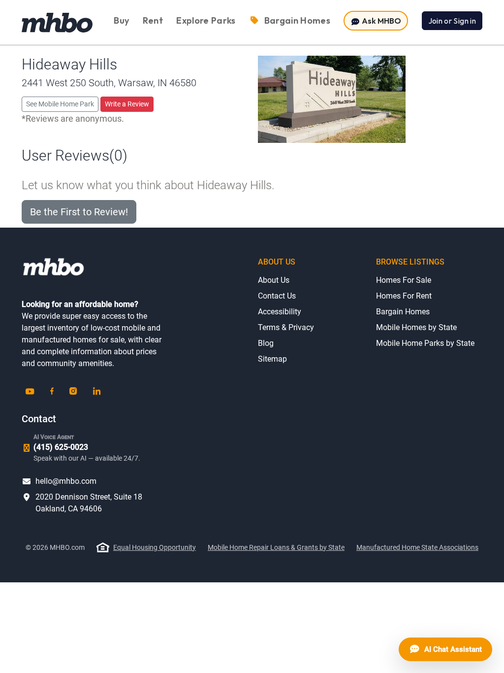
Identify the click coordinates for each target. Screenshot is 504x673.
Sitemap (272, 359)
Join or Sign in (452, 21)
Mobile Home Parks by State (425, 343)
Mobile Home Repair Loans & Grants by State (276, 547)
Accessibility (279, 311)
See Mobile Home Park (60, 104)
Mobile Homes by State (416, 327)
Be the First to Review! (79, 212)
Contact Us (277, 296)
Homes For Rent (404, 296)
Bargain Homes (403, 311)
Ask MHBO (380, 21)
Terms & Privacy (286, 327)
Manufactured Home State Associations (417, 547)
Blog (266, 343)
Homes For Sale (403, 280)
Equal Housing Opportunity (154, 547)
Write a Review (127, 104)
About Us (273, 280)
